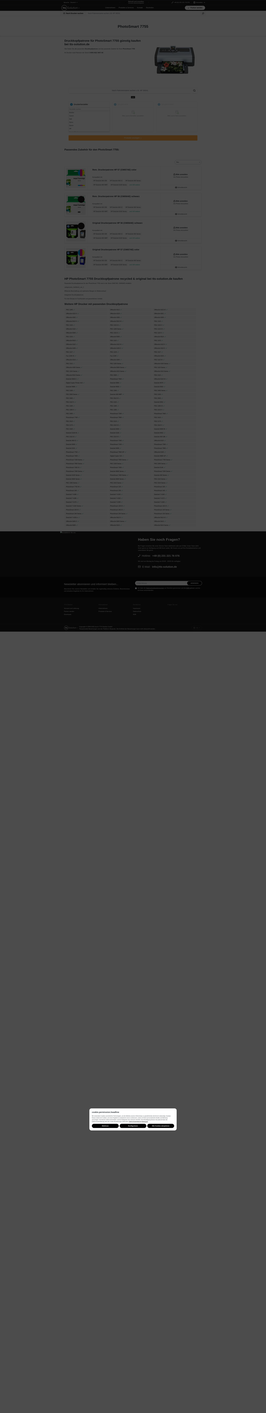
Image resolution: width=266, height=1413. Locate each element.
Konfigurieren (133, 1126)
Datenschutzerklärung (135, 1121)
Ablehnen (105, 1126)
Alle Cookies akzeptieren (160, 1126)
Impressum (145, 1121)
